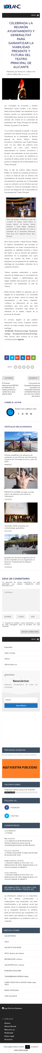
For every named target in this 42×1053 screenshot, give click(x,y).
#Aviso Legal (9, 1036)
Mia (5, 839)
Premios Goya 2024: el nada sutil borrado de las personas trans (21, 854)
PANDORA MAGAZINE (12, 971)
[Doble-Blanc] (21, 777)
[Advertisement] (21, 729)
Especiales (8, 647)
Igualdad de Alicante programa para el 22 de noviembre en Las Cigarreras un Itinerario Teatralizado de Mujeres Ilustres (19, 561)
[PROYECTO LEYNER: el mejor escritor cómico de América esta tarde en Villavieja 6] (21, 478)
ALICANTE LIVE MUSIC (12, 947)
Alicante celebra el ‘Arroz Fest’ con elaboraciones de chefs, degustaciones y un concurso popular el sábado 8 (20, 865)
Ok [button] (27, 1047)
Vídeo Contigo (9, 653)
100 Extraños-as (10, 664)
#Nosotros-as (9, 1030)
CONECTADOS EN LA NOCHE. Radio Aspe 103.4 (20, 983)
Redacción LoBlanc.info (26, 72)
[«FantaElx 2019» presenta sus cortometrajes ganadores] (21, 513)
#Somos (7, 1023)
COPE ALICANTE (10, 996)
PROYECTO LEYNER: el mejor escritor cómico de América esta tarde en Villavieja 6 (19, 494)
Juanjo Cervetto (10, 861)
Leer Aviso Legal (21, 1050)
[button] (33, 15)
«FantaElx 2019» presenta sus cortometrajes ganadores (16, 527)
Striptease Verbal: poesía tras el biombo (19, 790)
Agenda (21, 339)
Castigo (9, 833)
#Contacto (8, 1039)
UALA (6, 942)
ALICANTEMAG (10, 936)
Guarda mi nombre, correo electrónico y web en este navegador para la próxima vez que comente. (21, 624)
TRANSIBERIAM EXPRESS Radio (16, 976)
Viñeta (7, 659)
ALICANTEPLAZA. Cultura (14, 965)
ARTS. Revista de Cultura (14, 953)
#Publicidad (8, 1033)
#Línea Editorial (10, 1026)
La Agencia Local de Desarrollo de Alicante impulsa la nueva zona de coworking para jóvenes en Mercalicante (19, 843)
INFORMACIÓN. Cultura (13, 959)
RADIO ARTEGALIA (11, 990)
